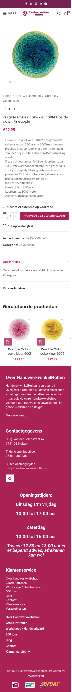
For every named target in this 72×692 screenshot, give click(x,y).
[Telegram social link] (45, 4)
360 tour (11, 591)
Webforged (36, 675)
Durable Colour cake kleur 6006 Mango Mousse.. (52, 353)
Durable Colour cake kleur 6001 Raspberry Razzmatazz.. (19, 355)
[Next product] (14, 109)
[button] (8, 342)
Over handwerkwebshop (22, 578)
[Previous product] (5, 109)
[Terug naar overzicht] (9, 109)
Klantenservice (15, 604)
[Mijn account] (58, 13)
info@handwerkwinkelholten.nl (26, 468)
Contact (11, 600)
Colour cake (11, 100)
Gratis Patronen (16, 582)
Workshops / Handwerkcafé (24, 587)
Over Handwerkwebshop (23, 617)
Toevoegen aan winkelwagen (44, 216)
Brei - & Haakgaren (28, 95)
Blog (9, 595)
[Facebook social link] (26, 4)
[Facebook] (10, 478)
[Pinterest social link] (36, 4)
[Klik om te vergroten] (10, 82)
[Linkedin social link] (41, 4)
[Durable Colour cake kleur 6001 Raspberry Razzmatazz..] (19, 330)
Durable (50, 95)
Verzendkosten (16, 608)
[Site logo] (36, 13)
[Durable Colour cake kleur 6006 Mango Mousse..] (52, 330)
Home (7, 95)
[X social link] (31, 4)
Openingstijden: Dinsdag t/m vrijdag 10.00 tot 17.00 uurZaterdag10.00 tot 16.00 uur (36, 525)
